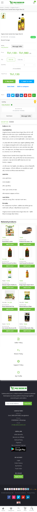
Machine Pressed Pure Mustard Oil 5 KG (10, 263)
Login (18, 460)
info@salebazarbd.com (19, 425)
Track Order (18, 468)
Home (2, 7)
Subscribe (27, 403)
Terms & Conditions (20, 493)
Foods (7, 7)
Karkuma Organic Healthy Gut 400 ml (10, 284)
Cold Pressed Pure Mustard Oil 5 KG (27, 263)
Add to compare (23, 86)
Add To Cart (10, 244)
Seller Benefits (18, 434)
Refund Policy (19, 440)
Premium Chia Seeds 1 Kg (25, 241)
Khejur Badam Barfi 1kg (8, 306)
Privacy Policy (31, 493)
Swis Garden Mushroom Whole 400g (10, 328)
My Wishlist (18, 466)
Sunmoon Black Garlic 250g (26, 328)
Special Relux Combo (7, 241)
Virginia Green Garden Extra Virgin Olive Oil (12, 9)
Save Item (10, 86)
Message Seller (17, 46)
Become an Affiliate (18, 437)
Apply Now (18, 477)
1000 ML (20, 59)
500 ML (11, 59)
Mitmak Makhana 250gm (25, 306)
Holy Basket (4, 47)
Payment (18, 442)
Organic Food (14, 7)
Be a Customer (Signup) (18, 445)
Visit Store (9, 116)
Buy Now (9, 81)
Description (4, 122)
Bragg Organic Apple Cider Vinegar (27, 284)
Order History (18, 463)
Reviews (11, 122)
